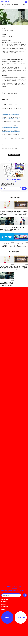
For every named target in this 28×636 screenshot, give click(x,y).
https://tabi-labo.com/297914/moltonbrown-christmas (11, 140)
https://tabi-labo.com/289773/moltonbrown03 (10, 118)
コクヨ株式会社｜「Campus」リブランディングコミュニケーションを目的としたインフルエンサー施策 (6, 245)
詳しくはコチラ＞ (19, 592)
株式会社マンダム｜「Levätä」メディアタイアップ (20, 228)
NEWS (3, 604)
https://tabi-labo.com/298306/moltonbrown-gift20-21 (11, 150)
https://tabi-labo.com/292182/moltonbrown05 (10, 127)
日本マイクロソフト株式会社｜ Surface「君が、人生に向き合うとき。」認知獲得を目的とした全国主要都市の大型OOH (20, 213)
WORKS (4, 602)
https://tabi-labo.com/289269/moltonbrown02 (10, 110)
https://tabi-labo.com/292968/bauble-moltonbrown (11, 131)
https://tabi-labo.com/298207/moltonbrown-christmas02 (12, 145)
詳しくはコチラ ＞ (4, 185)
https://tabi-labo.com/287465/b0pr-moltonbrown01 (11, 105)
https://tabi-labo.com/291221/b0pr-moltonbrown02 (11, 114)
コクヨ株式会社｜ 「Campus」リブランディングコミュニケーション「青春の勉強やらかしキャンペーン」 (20, 245)
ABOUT (3, 609)
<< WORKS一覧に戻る (6, 160)
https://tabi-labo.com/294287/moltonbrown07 (10, 135)
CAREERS (4, 607)
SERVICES (4, 599)
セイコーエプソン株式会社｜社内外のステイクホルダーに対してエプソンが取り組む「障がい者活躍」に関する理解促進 (6, 229)
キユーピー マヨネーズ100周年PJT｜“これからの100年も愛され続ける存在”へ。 (6, 213)
